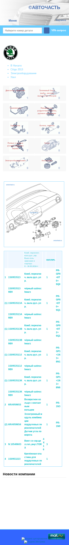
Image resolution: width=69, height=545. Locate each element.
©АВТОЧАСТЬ (44, 7)
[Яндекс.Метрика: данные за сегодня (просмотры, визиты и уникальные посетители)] (34, 541)
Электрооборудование (23, 73)
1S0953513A (15, 303)
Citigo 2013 (17, 69)
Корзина (61, 20)
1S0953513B (15, 329)
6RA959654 (14, 424)
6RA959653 (14, 404)
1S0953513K (15, 380)
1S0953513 (14, 277)
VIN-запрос (58, 30)
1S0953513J (15, 354)
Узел (13, 77)
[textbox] (22, 31)
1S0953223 (14, 459)
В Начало (16, 65)
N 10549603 (14, 444)
